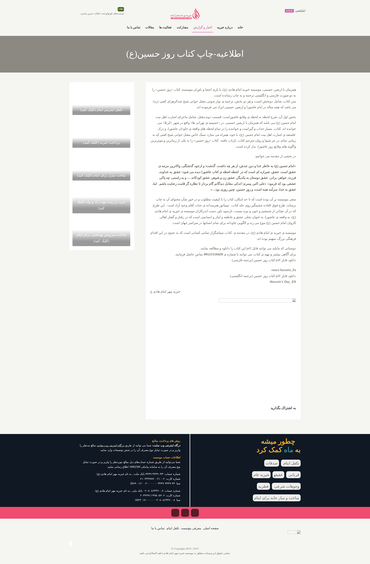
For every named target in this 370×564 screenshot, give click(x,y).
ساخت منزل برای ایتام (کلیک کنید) (101, 175)
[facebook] (195, 513)
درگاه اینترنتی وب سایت (110, 445)
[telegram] (175, 513)
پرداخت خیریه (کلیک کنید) (101, 142)
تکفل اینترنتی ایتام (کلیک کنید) (101, 110)
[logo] (185, 9)
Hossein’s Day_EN (283, 282)
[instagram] (185, 513)
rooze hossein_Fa (284, 270)
